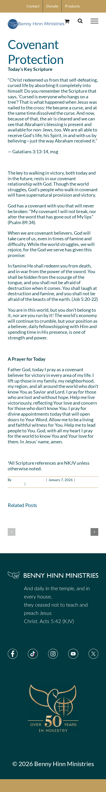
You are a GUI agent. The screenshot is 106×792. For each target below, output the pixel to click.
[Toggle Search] (80, 20)
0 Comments (36, 484)
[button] (11, 532)
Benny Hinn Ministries (28, 480)
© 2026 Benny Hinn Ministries (53, 763)
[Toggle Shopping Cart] (67, 21)
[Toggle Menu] (94, 21)
